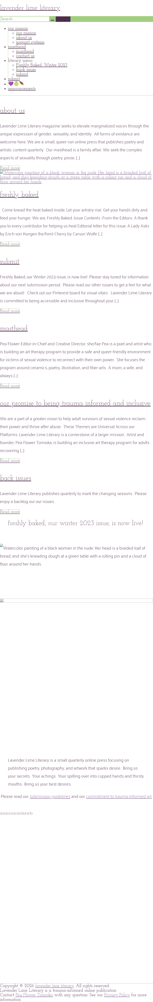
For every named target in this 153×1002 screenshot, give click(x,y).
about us (24, 37)
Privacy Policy (117, 995)
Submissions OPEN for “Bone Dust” (38, 884)
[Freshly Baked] (76, 182)
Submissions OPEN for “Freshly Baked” (43, 847)
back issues (26, 70)
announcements (22, 88)
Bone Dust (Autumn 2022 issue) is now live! (52, 866)
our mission (18, 28)
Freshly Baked (19, 195)
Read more (10, 168)
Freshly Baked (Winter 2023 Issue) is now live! (55, 829)
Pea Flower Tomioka (34, 995)
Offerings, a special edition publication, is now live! (61, 938)
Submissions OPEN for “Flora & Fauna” (43, 920)
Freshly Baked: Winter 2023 (41, 65)
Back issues (15, 478)
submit (22, 74)
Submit (10, 261)
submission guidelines (50, 796)
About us (12, 110)
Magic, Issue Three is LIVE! (104, 956)
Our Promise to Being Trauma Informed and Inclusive (75, 403)
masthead (17, 47)
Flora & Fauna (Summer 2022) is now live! (51, 902)
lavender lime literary (30, 8)
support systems (30, 42)
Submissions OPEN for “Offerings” (37, 956)
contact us (25, 56)
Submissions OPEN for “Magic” (34, 974)
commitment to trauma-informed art (119, 796)
